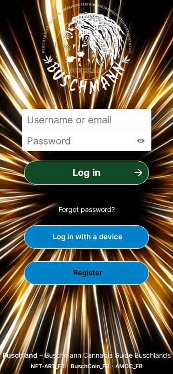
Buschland (19, 355)
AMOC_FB (129, 366)
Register (86, 272)
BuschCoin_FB (90, 366)
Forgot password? (87, 209)
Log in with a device (87, 236)
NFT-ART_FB (48, 366)
